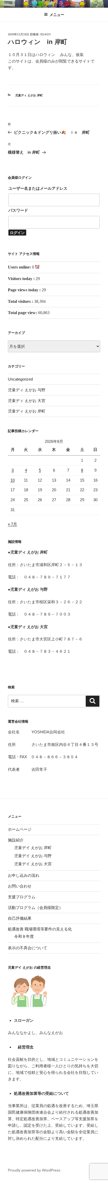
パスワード (18, 210)
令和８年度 (24, 936)
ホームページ (19, 829)
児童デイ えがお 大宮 (33, 864)
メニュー (57, 15)
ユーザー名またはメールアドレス (37, 188)
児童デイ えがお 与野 (33, 855)
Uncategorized (20, 379)
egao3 (45, 34)
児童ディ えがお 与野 (26, 390)
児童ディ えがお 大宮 (26, 400)
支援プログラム (21, 897)
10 (12, 480)
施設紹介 (16, 840)
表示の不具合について (27, 948)
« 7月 (12, 524)
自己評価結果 (19, 918)
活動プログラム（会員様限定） (35, 907)
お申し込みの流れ (23, 875)
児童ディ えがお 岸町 (29, 95)
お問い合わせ (19, 886)
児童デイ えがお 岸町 (33, 847)
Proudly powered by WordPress (34, 1170)
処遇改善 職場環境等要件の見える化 (40, 929)
